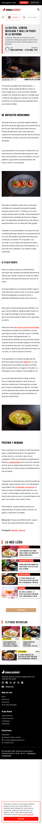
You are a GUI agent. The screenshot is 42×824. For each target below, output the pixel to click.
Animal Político (7, 716)
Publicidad (5, 735)
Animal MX (5, 724)
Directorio (5, 702)
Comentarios (21, 610)
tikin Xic (27, 362)
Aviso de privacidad (9, 705)
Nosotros (5, 699)
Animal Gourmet (8, 718)
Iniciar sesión (35, 2)
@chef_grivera (18, 530)
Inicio (4, 697)
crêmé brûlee (14, 462)
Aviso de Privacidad (26, 814)
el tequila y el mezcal (25, 487)
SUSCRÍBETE (24, 2)
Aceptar (21, 819)
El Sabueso (6, 721)
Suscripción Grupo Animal (11, 737)
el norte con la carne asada (27, 327)
